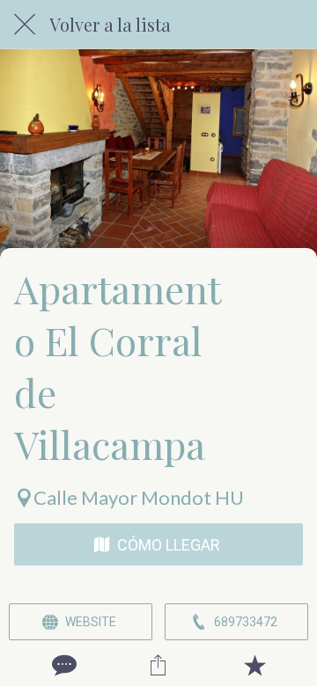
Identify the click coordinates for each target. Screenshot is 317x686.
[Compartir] (158, 665)
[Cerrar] (24, 24)
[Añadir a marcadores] (254, 665)
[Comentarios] (62, 665)
